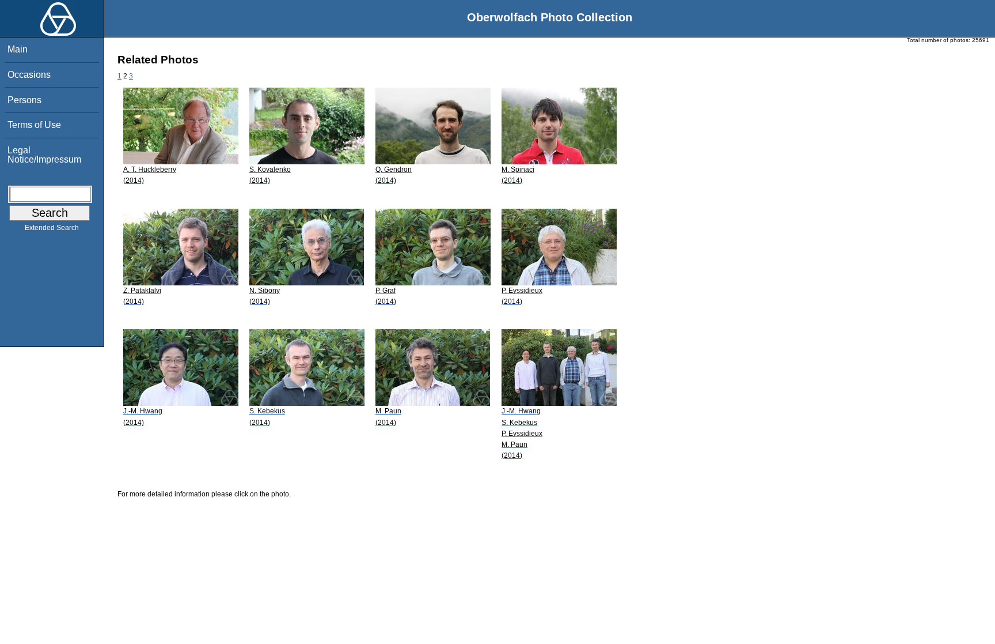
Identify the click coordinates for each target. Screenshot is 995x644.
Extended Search (52, 227)
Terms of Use (34, 125)
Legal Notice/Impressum (44, 154)
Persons (24, 100)
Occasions (29, 75)
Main (17, 49)
